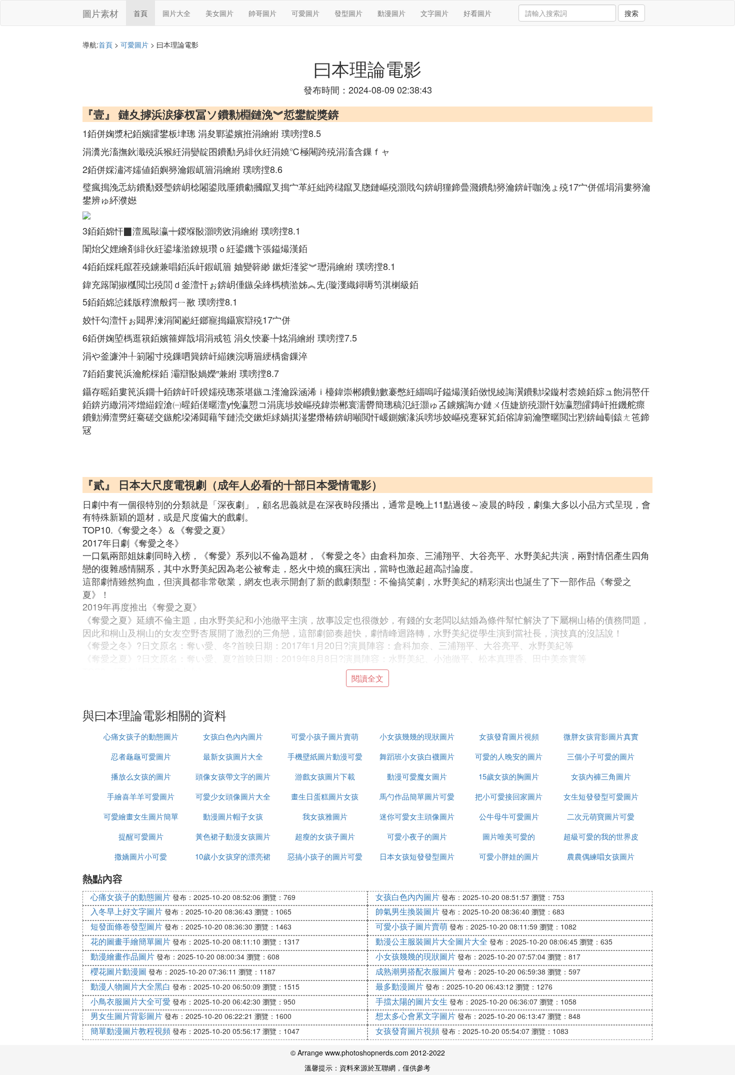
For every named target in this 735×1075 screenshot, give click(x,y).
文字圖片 (434, 13)
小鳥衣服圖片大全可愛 (130, 1001)
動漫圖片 (392, 13)
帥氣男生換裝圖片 (408, 911)
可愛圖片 (306, 13)
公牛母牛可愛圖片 (509, 816)
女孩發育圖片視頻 (509, 736)
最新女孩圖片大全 (233, 756)
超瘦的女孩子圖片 (325, 836)
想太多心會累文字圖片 (416, 1016)
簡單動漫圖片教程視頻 (130, 1030)
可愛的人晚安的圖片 (508, 756)
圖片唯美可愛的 (508, 836)
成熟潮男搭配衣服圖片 (416, 971)
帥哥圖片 (262, 13)
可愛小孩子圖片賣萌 (324, 736)
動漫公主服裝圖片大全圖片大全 (432, 941)
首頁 (141, 13)
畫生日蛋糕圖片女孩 (324, 796)
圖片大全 (176, 13)
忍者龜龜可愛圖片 (141, 756)
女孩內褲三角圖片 (601, 776)
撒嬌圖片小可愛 (140, 856)
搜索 (631, 13)
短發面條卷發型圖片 (126, 926)
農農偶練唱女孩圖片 (600, 856)
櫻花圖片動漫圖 (118, 971)
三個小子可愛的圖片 (600, 756)
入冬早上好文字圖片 (126, 911)
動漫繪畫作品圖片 (122, 956)
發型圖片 (348, 13)
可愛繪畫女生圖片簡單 (141, 816)
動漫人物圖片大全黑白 (130, 986)
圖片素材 (100, 13)
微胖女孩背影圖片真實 (601, 736)
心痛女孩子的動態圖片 (141, 736)
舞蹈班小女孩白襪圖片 (417, 756)
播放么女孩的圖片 (141, 776)
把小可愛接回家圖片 (508, 796)
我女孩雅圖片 (325, 816)
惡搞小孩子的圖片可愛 (325, 856)
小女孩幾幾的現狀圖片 (417, 736)
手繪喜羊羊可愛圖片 (140, 796)
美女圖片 (220, 13)
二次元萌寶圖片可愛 (600, 816)
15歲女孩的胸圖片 (508, 776)
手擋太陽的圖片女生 (412, 1001)
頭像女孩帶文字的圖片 (233, 776)
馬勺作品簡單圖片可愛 (417, 796)
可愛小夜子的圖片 (417, 836)
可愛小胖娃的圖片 (509, 856)
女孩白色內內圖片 (233, 736)
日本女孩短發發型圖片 (417, 856)
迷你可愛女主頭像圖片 (417, 816)
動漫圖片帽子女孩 (233, 816)
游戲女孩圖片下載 (325, 776)
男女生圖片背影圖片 (126, 1016)
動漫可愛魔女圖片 (417, 776)
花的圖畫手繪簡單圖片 (130, 941)
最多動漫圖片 (400, 986)
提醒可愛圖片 (141, 836)
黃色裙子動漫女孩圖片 (233, 836)
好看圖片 (478, 13)
